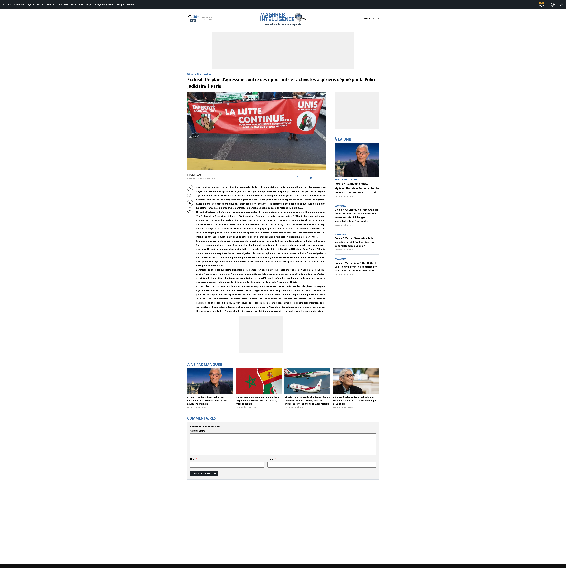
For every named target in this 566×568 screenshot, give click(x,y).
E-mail (271, 459)
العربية (376, 18)
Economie (19, 4)
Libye (89, 4)
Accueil (7, 4)
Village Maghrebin (103, 4)
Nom (193, 459)
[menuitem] (7, 4)
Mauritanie (77, 4)
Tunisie (51, 4)
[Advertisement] (261, 334)
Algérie (30, 4)
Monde (131, 4)
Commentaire (197, 431)
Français (367, 18)
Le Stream (62, 4)
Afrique (120, 4)
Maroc (40, 4)
